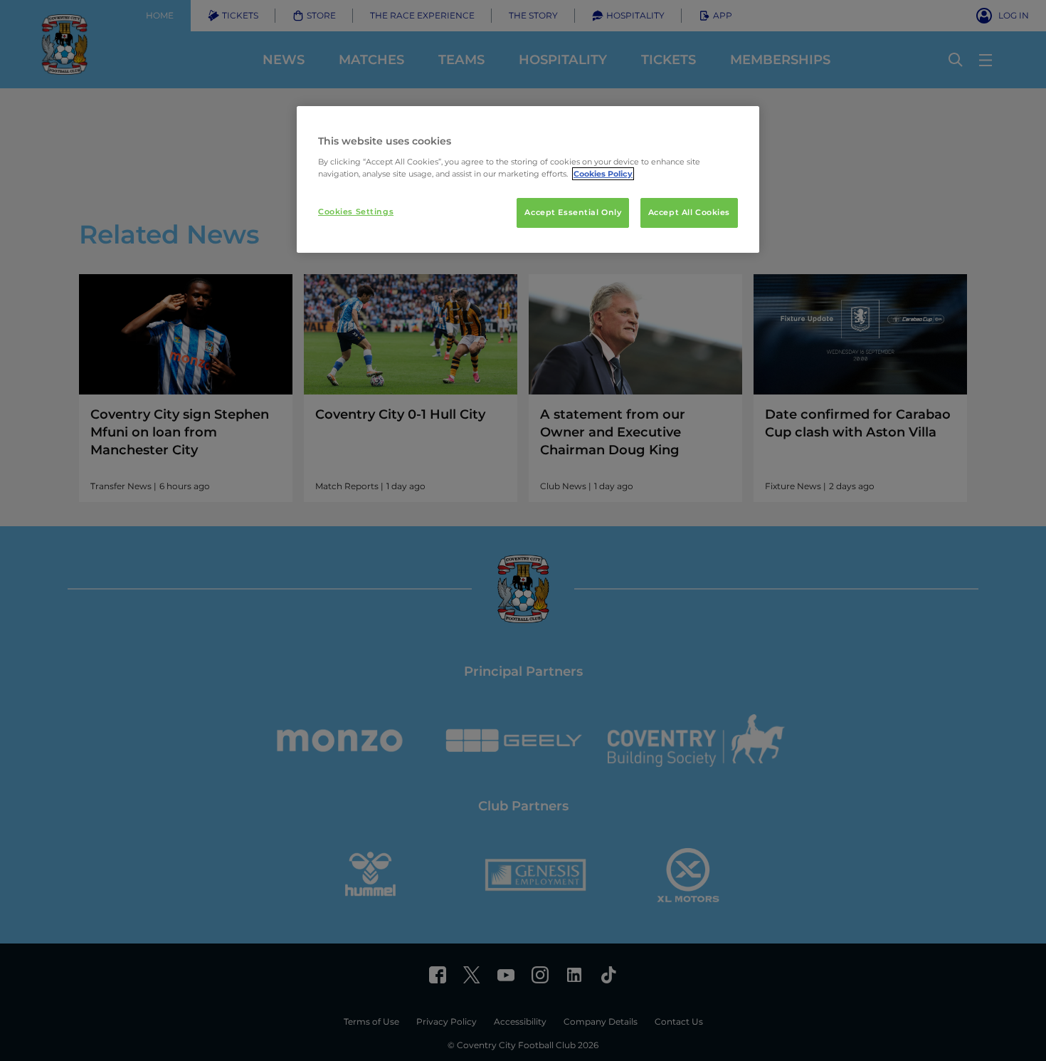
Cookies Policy (603, 174)
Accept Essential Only (572, 212)
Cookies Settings (355, 211)
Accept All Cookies (689, 212)
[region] (528, 179)
